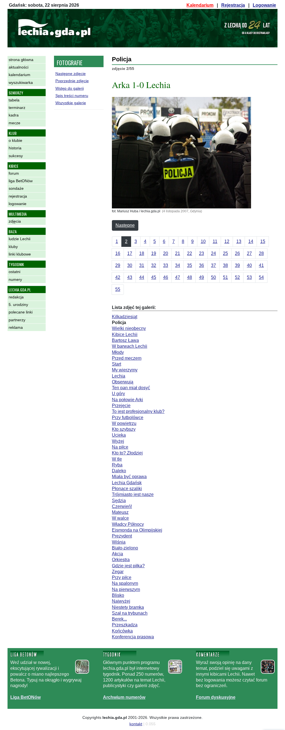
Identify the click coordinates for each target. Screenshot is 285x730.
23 (201, 253)
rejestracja (18, 196)
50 (213, 277)
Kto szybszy (124, 429)
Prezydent (122, 536)
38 (225, 265)
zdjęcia (15, 221)
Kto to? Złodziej (127, 453)
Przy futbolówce (127, 417)
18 (141, 253)
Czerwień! (122, 506)
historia (15, 148)
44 (141, 277)
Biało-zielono (125, 548)
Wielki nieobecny (129, 328)
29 (117, 265)
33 (165, 265)
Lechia (118, 376)
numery (15, 279)
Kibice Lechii (124, 334)
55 (117, 289)
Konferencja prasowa (133, 636)
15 (262, 241)
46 (165, 277)
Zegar (118, 571)
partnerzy (17, 320)
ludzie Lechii (19, 239)
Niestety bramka (128, 607)
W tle (117, 459)
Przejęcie (121, 405)
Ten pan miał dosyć (131, 387)
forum (14, 173)
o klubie (15, 140)
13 (238, 241)
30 (129, 265)
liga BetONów (21, 181)
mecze (14, 123)
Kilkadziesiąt (124, 316)
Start (116, 364)
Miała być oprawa (129, 476)
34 (177, 265)
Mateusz (120, 512)
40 (249, 265)
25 (225, 253)
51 (225, 277)
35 (189, 265)
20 (165, 253)
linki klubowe (20, 254)
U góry (118, 393)
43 (129, 277)
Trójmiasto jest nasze (133, 494)
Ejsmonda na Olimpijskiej (137, 530)
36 (201, 265)
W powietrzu (124, 423)
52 (237, 277)
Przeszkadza (124, 624)
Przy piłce (121, 577)
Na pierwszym (126, 589)
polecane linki (21, 312)
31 (141, 265)
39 (237, 265)
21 (177, 253)
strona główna (21, 59)
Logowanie (264, 5)
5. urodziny (18, 304)
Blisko (118, 595)
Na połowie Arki (127, 399)
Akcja (117, 553)
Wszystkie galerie (70, 103)
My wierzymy (124, 370)
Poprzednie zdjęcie (72, 81)
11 (215, 241)
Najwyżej (121, 601)
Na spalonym (125, 583)
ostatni (14, 271)
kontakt (135, 724)
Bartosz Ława (125, 340)
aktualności (18, 67)
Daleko (119, 470)
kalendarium (19, 74)
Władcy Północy (128, 524)
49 (201, 277)
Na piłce (120, 447)
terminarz (17, 107)
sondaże (16, 188)
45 (153, 277)
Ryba (117, 465)
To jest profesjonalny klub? (138, 411)
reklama (16, 327)
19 (153, 253)
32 (153, 265)
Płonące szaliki (127, 488)
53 (249, 277)
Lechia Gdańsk (127, 482)
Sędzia (119, 500)
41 (261, 265)
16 (117, 253)
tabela (14, 100)
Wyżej (118, 441)
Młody (118, 352)
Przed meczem (126, 358)
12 (226, 241)
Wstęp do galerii (69, 88)
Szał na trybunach (130, 613)
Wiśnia (119, 542)
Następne (125, 225)
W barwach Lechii (129, 346)
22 (189, 253)
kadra (14, 115)
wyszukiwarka (21, 82)
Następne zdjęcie (70, 73)
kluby (13, 246)
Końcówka (122, 631)
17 (129, 253)
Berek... (119, 619)
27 (249, 253)
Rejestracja (233, 5)
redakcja (16, 297)
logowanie (17, 203)
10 (203, 241)
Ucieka (119, 435)
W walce (120, 518)
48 (189, 277)
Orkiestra (121, 559)
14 (250, 241)
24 (213, 253)
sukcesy (16, 156)
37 (213, 265)
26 (237, 253)
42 (117, 277)
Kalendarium (199, 5)
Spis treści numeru (71, 95)
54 (261, 277)
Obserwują (122, 381)
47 (177, 277)
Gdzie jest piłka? (128, 565)
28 (261, 253)
